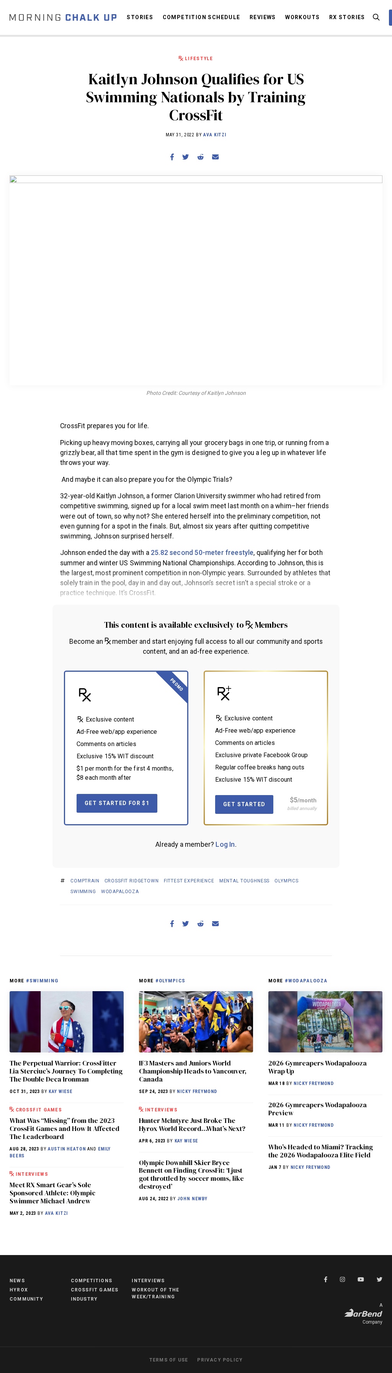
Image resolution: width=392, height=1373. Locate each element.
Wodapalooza (120, 891)
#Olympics (170, 981)
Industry (84, 1299)
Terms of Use (168, 1360)
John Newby (192, 1198)
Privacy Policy (220, 1360)
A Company (372, 1314)
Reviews (263, 17)
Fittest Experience (189, 881)
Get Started (244, 804)
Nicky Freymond (197, 1091)
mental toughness (244, 881)
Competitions (91, 1280)
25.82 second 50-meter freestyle (202, 552)
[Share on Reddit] (200, 157)
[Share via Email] (215, 157)
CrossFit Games (39, 1110)
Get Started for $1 (117, 803)
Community (26, 1299)
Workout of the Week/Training (155, 1293)
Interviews (32, 1174)
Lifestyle (199, 58)
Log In (225, 844)
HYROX (19, 1290)
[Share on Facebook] (172, 157)
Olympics (286, 881)
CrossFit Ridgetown (132, 881)
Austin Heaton (67, 1149)
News (17, 1280)
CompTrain (85, 881)
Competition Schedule (201, 17)
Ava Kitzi (214, 134)
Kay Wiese (61, 1091)
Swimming (83, 891)
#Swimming (42, 981)
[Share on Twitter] (186, 157)
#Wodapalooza (306, 981)
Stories (140, 17)
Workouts (302, 17)
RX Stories (347, 17)
